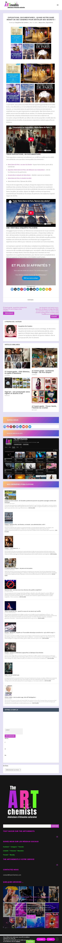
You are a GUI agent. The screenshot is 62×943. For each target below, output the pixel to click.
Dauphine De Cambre (21, 22)
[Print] (50, 289)
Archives (5, 766)
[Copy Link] (46, 289)
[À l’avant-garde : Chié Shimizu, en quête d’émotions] (17, 358)
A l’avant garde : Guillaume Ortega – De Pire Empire (43, 371)
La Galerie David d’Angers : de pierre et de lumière (18, 568)
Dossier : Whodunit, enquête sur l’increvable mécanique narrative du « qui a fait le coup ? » (30, 632)
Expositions (49, 22)
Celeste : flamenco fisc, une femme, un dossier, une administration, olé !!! (25, 524)
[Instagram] (7, 426)
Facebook (6, 847)
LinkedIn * (6, 851)
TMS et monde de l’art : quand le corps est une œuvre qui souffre (23, 611)
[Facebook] (12, 289)
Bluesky (12, 855)
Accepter (41, 939)
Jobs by (6, 747)
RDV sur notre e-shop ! (31, 278)
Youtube (21, 847)
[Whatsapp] (40, 289)
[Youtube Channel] (23, 426)
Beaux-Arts (42, 22)
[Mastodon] (24, 289)
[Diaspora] (34, 289)
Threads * (6, 855)
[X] (15, 289)
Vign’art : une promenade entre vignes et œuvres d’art (17, 392)
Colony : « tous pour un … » (12, 548)
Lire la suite (31, 508)
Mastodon (21, 851)
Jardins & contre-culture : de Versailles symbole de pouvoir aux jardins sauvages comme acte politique (30, 501)
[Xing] (27, 289)
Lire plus (31, 917)
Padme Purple (21, 903)
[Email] (43, 289)
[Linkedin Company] (20, 426)
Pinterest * (14, 851)
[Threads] (31, 289)
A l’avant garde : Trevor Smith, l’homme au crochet (44, 407)
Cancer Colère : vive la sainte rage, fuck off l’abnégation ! (20, 697)
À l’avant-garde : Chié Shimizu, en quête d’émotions (17, 372)
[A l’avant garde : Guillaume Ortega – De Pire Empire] (44, 358)
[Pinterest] (21, 289)
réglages (18, 941)
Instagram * (15, 847)
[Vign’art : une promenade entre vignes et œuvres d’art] (17, 383)
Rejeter (50, 939)
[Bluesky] (37, 289)
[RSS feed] (26, 426)
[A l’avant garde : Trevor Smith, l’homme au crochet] (44, 390)
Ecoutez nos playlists (14, 433)
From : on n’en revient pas (12, 675)
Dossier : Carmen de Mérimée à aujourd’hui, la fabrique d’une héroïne (24, 652)
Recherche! (10, 736)
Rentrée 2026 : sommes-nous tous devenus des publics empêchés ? (23, 590)
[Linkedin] (18, 289)
